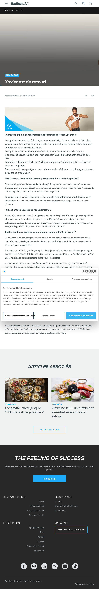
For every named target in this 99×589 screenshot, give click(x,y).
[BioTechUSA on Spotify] (55, 566)
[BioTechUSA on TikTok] (75, 566)
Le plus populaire (36, 506)
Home (7, 10)
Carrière (40, 537)
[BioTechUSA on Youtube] (44, 566)
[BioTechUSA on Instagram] (34, 566)
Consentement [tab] (17, 279)
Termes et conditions (84, 584)
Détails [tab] (49, 279)
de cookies (37, 581)
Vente (41, 501)
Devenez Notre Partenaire (66, 506)
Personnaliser (48, 315)
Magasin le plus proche (71, 529)
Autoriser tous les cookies (81, 315)
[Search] (75, 3)
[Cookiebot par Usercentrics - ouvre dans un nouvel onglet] (84, 272)
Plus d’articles (49, 430)
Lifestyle (40, 541)
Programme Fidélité (35, 546)
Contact (58, 501)
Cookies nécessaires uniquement (19, 315)
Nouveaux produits (35, 510)
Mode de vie (17, 10)
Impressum (39, 551)
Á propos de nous (36, 527)
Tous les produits (36, 515)
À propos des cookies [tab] (82, 279)
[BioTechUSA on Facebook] (24, 566)
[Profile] (83, 3)
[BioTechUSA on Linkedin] (65, 566)
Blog (42, 532)
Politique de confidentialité (17, 581)
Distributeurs (60, 510)
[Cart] (90, 3)
